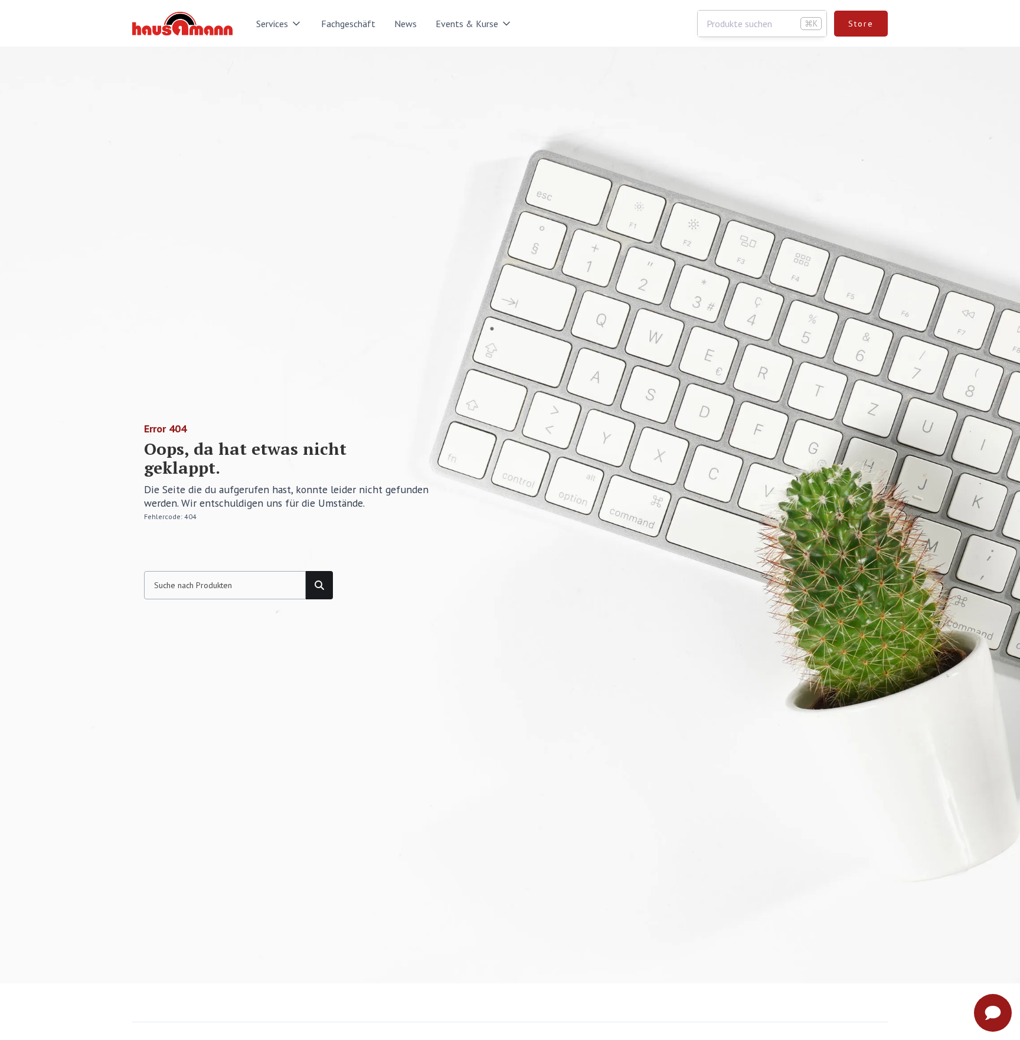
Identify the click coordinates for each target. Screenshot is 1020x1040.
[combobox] (762, 24)
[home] (182, 23)
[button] (279, 24)
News (405, 23)
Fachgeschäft (348, 23)
